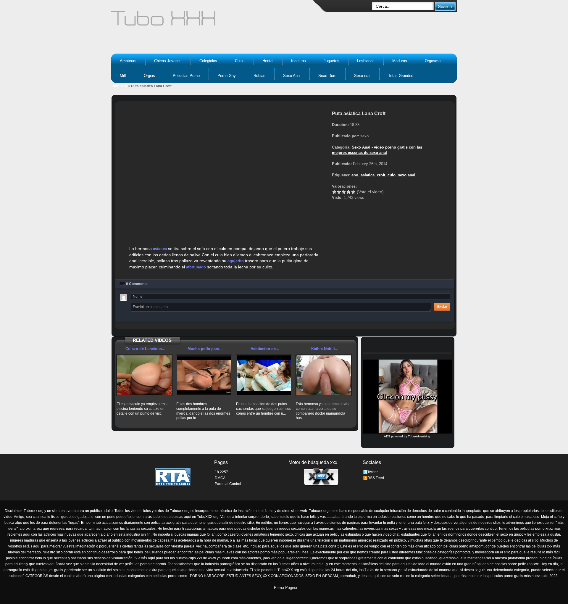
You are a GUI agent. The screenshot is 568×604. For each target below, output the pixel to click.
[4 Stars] (348, 192)
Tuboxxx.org (33, 511)
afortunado (196, 267)
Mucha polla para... (205, 349)
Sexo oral (362, 75)
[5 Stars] (353, 192)
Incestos (298, 61)
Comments (137, 284)
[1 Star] (334, 192)
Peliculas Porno (186, 75)
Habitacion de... (265, 349)
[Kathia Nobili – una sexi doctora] (324, 375)
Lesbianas (366, 61)
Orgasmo (432, 61)
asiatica (160, 249)
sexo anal (406, 175)
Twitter (372, 472)
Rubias (259, 75)
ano (354, 175)
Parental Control (228, 484)
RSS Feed (375, 478)
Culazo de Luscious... (145, 349)
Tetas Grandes (400, 75)
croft (381, 175)
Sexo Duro (327, 75)
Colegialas (208, 61)
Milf (123, 75)
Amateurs (128, 61)
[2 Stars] (339, 192)
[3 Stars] (343, 192)
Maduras (399, 61)
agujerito (235, 261)
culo (392, 175)
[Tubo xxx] (215, 21)
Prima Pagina (285, 587)
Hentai (267, 61)
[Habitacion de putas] (264, 375)
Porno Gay (226, 75)
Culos (240, 61)
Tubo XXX (119, 86)
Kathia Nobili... (324, 349)
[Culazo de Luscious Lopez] (144, 375)
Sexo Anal (292, 75)
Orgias (149, 75)
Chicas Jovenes (168, 61)
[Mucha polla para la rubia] (204, 375)
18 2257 (221, 472)
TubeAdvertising (419, 436)
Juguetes (331, 61)
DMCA (220, 478)
